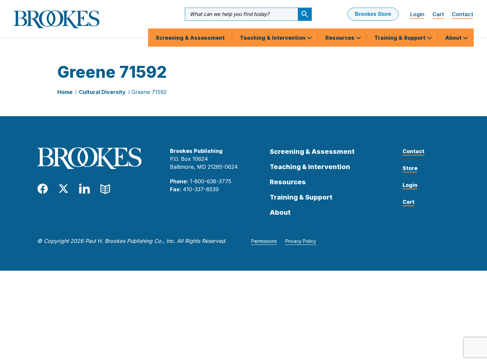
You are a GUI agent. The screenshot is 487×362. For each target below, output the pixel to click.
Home (65, 92)
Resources (340, 37)
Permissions (264, 241)
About (454, 37)
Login (417, 14)
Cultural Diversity (102, 92)
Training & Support (400, 37)
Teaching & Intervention (273, 37)
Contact (462, 14)
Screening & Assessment (190, 37)
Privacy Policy (300, 241)
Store (410, 168)
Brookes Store (373, 14)
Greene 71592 (149, 92)
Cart (438, 14)
